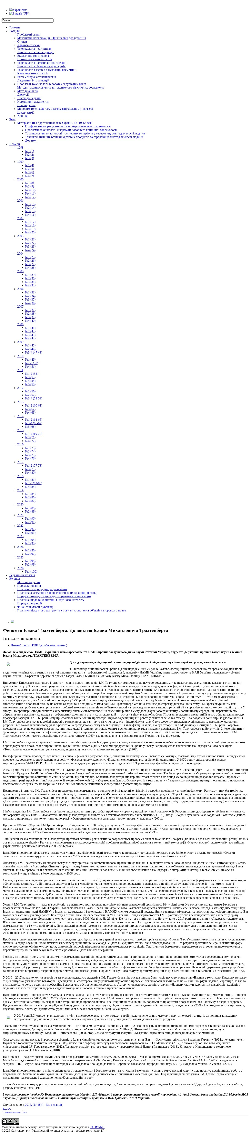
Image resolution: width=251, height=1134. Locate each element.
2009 (20, 342)
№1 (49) (30, 359)
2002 (20, 218)
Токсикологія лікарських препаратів (41, 66)
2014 (20, 416)
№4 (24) (30, 250)
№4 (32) (30, 285)
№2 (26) (30, 260)
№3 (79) (30, 469)
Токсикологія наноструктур (35, 52)
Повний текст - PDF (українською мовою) (39, 645)
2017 (20, 462)
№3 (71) (30, 437)
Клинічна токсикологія (32, 73)
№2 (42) (30, 331)
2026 (20, 568)
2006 (20, 289)
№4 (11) (30, 193)
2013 (20, 402)
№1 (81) (30, 479)
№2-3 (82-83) (33, 483)
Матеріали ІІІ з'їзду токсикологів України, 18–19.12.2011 (55, 122)
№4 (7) (29, 175)
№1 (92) (30, 529)
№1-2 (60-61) (33, 405)
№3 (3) (29, 158)
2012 (20, 387)
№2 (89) (30, 511)
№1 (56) (30, 391)
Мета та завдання (28, 582)
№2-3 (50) (31, 363)
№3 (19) (30, 228)
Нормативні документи (33, 101)
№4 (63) (30, 412)
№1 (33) (30, 292)
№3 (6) (29, 172)
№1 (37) (30, 310)
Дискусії (23, 94)
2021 (20, 515)
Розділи (14, 31)
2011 (20, 370)
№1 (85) (30, 493)
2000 (20, 179)
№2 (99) (30, 564)
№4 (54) (30, 380)
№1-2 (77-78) (33, 465)
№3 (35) (30, 299)
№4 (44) (30, 338)
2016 (20, 444)
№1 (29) (30, 274)
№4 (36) (30, 303)
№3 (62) (30, 409)
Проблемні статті (28, 34)
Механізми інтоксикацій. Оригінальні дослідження (51, 38)
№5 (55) (30, 384)
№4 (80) (30, 472)
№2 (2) (29, 154)
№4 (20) (30, 232)
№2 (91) (30, 522)
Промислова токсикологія (34, 59)
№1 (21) (30, 239)
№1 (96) (30, 550)
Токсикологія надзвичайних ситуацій (42, 62)
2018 (20, 476)
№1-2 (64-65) (33, 419)
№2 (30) (30, 278)
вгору (7, 1108)
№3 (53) (30, 377)
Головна (14, 27)
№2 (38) (30, 313)
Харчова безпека (28, 45)
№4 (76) (30, 458)
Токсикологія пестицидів (34, 48)
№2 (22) (30, 243)
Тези (12, 119)
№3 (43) (30, 334)
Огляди (22, 41)
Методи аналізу (27, 91)
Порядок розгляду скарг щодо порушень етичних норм (54, 596)
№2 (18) (30, 225)
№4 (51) (30, 366)
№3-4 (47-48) (33, 352)
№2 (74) (30, 451)
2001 (20, 200)
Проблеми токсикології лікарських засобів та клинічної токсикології (71, 130)
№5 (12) (30, 197)
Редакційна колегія (22, 575)
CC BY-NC (97, 1127)
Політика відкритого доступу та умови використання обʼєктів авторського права (71, 610)
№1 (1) (29, 151)
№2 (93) (30, 532)
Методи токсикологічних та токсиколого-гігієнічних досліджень (60, 87)
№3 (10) (30, 190)
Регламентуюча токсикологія (36, 77)
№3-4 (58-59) (33, 398)
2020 (20, 504)
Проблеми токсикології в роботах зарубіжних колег (51, 84)
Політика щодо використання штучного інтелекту (50, 599)
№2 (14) (30, 207)
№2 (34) (30, 296)
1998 (20, 147)
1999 (20, 161)
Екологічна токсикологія (33, 55)
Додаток (30, 140)
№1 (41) (30, 327)
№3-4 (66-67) (33, 423)
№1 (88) (30, 508)
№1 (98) (30, 561)
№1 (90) (30, 518)
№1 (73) (30, 448)
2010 (20, 356)
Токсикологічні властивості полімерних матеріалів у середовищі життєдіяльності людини (85, 133)
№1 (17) (30, 221)
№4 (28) (30, 267)
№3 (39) (30, 317)
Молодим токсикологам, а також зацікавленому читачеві (55, 108)
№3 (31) (30, 281)
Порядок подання (29, 585)
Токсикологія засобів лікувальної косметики (46, 69)
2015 (20, 430)
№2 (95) (30, 543)
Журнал (14, 578)
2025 (20, 557)
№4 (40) (30, 320)
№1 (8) (29, 183)
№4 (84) (30, 486)
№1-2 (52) (31, 373)
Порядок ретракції (29, 603)
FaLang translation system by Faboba (15, 1112)
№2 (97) (30, 554)
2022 (20, 525)
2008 (20, 324)
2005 (20, 271)
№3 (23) (30, 246)
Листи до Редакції (29, 98)
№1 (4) (29, 165)
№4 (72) (30, 440)
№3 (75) (30, 455)
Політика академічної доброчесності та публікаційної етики (57, 592)
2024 (20, 546)
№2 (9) (29, 186)
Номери (14, 144)
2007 (20, 306)
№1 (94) (30, 539)
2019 (20, 490)
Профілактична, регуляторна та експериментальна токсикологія (68, 126)
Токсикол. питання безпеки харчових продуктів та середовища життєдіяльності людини (84, 137)
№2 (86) (30, 497)
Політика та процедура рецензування (42, 589)
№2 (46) (30, 349)
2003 (20, 236)
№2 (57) (30, 395)
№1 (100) (31, 571)
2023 (20, 536)
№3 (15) (30, 211)
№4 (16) (30, 214)
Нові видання (26, 105)
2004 (20, 253)
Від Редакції (25, 112)
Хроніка (22, 115)
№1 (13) (30, 204)
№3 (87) (30, 501)
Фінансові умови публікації (35, 607)
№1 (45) (30, 345)
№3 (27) (30, 264)
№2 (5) (29, 168)
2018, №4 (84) (34, 1104)
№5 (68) (30, 426)
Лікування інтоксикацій (33, 80)
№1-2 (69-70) (33, 433)
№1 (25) (30, 257)
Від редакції (54, 1104)
